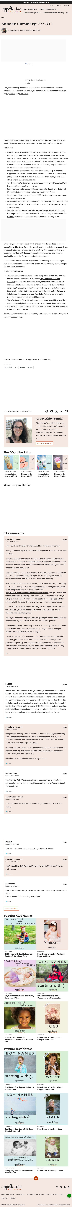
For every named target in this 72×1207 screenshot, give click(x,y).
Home (3, 17)
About (51, 5)
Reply (65, 539)
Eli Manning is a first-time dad (30, 306)
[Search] (67, 13)
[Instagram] (57, 1187)
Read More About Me (44, 443)
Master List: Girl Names (48, 9)
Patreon (66, 5)
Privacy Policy (40, 1204)
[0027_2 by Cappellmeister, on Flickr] (36, 71)
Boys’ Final (10, 94)
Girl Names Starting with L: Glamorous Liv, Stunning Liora (50, 997)
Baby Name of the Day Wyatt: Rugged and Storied (50, 1088)
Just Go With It (25, 152)
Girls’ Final (23, 94)
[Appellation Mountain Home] (11, 9)
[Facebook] (65, 1187)
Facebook (14, 317)
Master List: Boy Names (32, 13)
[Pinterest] (69, 1187)
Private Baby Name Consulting (53, 13)
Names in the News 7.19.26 (60, 475)
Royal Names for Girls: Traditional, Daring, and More (19, 997)
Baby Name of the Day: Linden (50, 1171)
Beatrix (62, 300)
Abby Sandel (13, 30)
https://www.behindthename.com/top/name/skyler (27, 593)
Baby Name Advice (30, 9)
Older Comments (11, 908)
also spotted (16, 210)
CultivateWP (67, 1204)
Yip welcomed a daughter (35, 300)
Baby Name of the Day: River (49, 1129)
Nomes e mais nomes (21, 189)
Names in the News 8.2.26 (43, 475)
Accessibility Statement (51, 1204)
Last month (11, 291)
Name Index (20, 1194)
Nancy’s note (27, 183)
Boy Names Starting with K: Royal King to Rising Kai (19, 1130)
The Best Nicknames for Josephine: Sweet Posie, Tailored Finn (19, 1039)
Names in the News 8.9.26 (26, 475)
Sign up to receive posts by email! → (36, 2)
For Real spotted (14, 204)
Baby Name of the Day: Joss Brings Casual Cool (49, 1038)
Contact (58, 5)
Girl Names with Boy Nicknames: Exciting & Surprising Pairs (18, 955)
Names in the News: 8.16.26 (11, 475)
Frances (24, 309)
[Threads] (61, 1187)
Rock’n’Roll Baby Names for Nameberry (46, 140)
